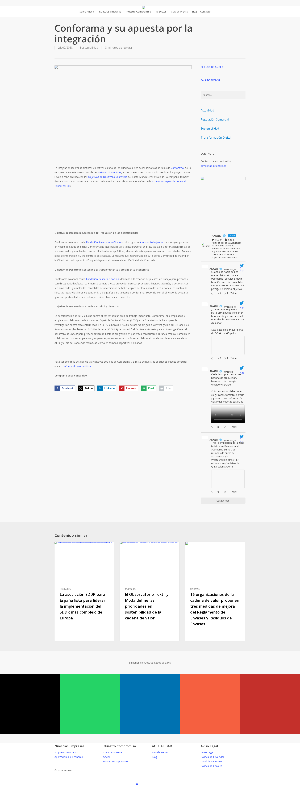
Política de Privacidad (212, 757)
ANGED (214, 268)
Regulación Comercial (215, 119)
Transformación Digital (216, 137)
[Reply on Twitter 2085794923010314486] (213, 293)
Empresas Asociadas (66, 752)
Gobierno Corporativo (115, 761)
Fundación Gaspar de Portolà (102, 279)
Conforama (177, 167)
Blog (63, 547)
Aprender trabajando (151, 242)
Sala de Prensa (160, 752)
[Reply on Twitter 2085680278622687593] (213, 358)
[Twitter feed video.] (228, 413)
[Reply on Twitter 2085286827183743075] (213, 492)
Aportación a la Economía (69, 757)
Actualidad (207, 110)
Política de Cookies (211, 766)
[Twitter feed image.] (228, 345)
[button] (150, 792)
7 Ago (242, 269)
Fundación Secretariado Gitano (103, 242)
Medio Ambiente (112, 752)
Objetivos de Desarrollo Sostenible (107, 177)
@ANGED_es (230, 269)
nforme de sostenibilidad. (78, 366)
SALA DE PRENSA (210, 80)
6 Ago (242, 440)
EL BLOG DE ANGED (212, 67)
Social (106, 757)
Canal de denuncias (211, 761)
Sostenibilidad (89, 47)
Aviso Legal (207, 752)
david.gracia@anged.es (213, 165)
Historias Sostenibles (109, 172)
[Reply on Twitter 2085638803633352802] (213, 427)
